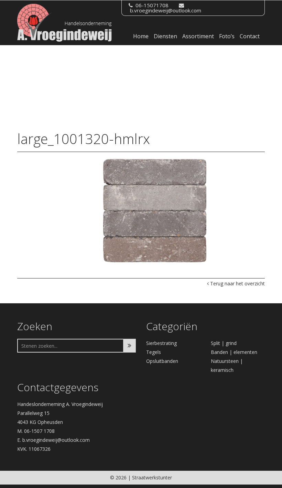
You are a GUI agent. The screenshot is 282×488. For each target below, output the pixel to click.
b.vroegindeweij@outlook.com (165, 10)
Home (141, 36)
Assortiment (198, 36)
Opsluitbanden (162, 361)
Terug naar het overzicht (237, 283)
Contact (250, 36)
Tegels (153, 352)
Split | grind (224, 343)
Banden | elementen (234, 352)
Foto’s (227, 36)
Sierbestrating (161, 343)
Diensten (165, 36)
